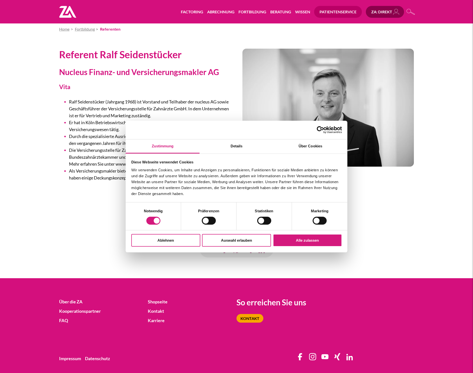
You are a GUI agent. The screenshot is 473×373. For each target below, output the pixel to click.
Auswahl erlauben (236, 240)
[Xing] (337, 358)
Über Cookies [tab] (310, 146)
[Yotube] (325, 358)
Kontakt (249, 318)
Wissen (302, 11)
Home (64, 29)
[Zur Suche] (411, 11)
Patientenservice (338, 11)
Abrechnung (221, 11)
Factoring (192, 11)
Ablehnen (165, 240)
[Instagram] (313, 358)
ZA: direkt (381, 11)
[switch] (209, 221)
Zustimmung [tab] (163, 146)
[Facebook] (300, 358)
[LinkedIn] (350, 358)
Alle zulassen (307, 240)
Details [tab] (237, 146)
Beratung (280, 11)
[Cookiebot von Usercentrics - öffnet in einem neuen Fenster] (320, 130)
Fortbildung (252, 11)
